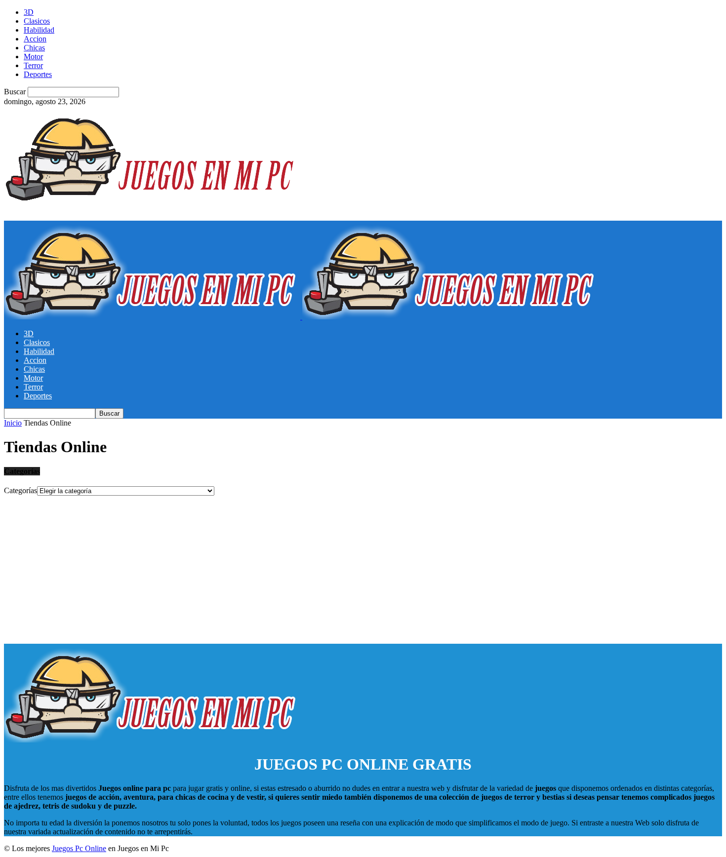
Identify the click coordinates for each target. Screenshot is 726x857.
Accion (35, 39)
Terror (33, 65)
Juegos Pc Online (79, 848)
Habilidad (39, 30)
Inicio (13, 423)
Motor (33, 56)
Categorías (20, 490)
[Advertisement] (363, 570)
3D (29, 12)
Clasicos (37, 21)
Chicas (34, 47)
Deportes (38, 74)
